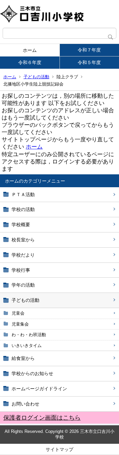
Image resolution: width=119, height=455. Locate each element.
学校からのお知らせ (32, 373)
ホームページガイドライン (39, 388)
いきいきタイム (27, 345)
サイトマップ (59, 449)
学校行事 (21, 270)
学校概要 (21, 224)
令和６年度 (29, 62)
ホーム (30, 50)
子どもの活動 (36, 76)
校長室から (23, 239)
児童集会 (20, 324)
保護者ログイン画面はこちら (42, 417)
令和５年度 (89, 62)
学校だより (23, 255)
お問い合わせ (25, 403)
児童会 (18, 313)
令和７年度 (89, 49)
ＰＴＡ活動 (23, 194)
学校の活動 (23, 209)
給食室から (23, 358)
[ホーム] (59, 14)
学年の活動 (23, 285)
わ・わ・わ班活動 (29, 334)
